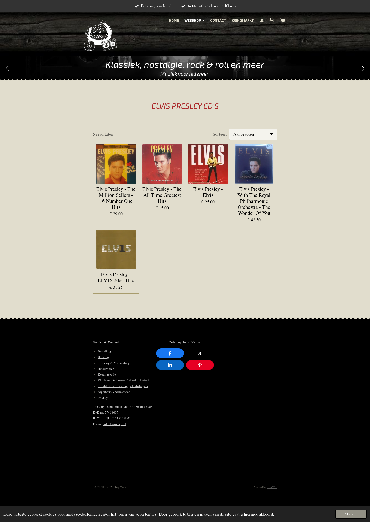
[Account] (262, 20)
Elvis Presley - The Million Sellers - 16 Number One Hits (116, 198)
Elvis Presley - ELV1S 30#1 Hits (116, 277)
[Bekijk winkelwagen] (283, 20)
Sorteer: (220, 134)
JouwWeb (272, 487)
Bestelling (104, 351)
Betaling (103, 357)
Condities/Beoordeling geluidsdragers (123, 386)
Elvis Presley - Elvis (208, 192)
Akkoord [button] (351, 513)
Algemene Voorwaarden (114, 392)
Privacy (103, 397)
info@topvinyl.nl (114, 424)
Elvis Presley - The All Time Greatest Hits (162, 195)
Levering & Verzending (113, 363)
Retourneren (106, 368)
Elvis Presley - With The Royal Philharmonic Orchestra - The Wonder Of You (253, 201)
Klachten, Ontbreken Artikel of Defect (123, 380)
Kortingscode (107, 374)
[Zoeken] (272, 19)
